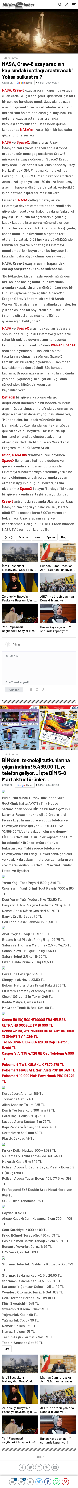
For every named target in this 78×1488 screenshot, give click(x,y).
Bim (7, 1348)
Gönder (14, 689)
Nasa (37, 537)
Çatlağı (9, 537)
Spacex (51, 537)
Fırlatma (23, 537)
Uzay (64, 537)
